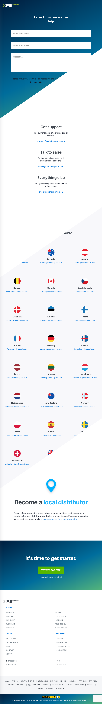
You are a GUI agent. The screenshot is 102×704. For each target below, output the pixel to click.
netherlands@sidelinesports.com (17, 406)
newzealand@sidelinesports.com (51, 406)
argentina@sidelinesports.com (17, 263)
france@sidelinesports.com (17, 349)
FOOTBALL (10, 616)
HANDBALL (59, 620)
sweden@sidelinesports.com (85, 435)
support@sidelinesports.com (51, 141)
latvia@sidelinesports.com (17, 378)
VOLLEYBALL (11, 612)
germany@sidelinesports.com (51, 349)
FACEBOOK (12, 661)
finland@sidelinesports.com (85, 320)
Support (60, 638)
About (9, 654)
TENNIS (58, 612)
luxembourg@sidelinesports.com (85, 378)
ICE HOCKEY (10, 620)
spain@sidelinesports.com (51, 435)
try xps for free (51, 570)
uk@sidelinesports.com (51, 464)
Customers (11, 638)
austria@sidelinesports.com (85, 263)
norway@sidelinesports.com (84, 406)
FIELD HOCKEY (60, 624)
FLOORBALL (10, 624)
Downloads (61, 642)
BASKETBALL (11, 628)
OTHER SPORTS (61, 628)
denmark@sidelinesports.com (17, 320)
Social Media (61, 650)
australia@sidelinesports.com (51, 263)
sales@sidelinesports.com (51, 166)
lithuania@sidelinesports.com (51, 378)
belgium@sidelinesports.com (17, 291)
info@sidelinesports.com (51, 192)
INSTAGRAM (12, 665)
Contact (10, 650)
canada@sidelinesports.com (51, 291)
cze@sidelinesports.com (85, 291)
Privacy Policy (86, 700)
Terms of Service (63, 646)
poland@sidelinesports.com (17, 435)
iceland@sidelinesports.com (84, 349)
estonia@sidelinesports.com (51, 320)
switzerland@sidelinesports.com (17, 464)
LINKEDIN (62, 665)
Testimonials (12, 642)
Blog (8, 646)
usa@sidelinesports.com (85, 464)
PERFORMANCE (61, 616)
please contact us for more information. (59, 519)
